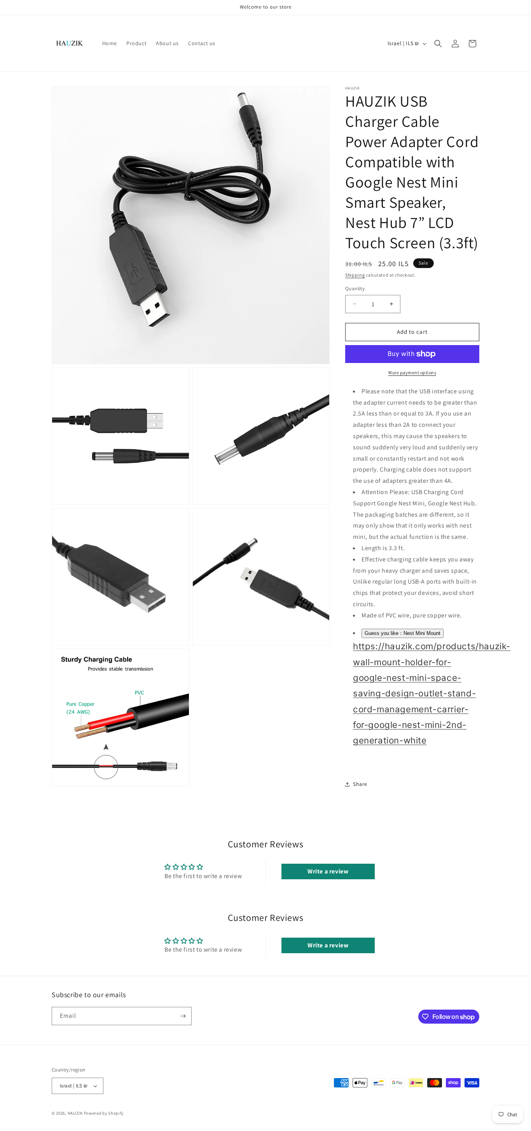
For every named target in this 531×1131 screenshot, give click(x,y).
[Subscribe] (182, 1016)
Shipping (355, 275)
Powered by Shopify (104, 1113)
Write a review (327, 871)
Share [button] (360, 783)
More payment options (412, 372)
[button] (438, 43)
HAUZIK (75, 1113)
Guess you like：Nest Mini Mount (402, 633)
